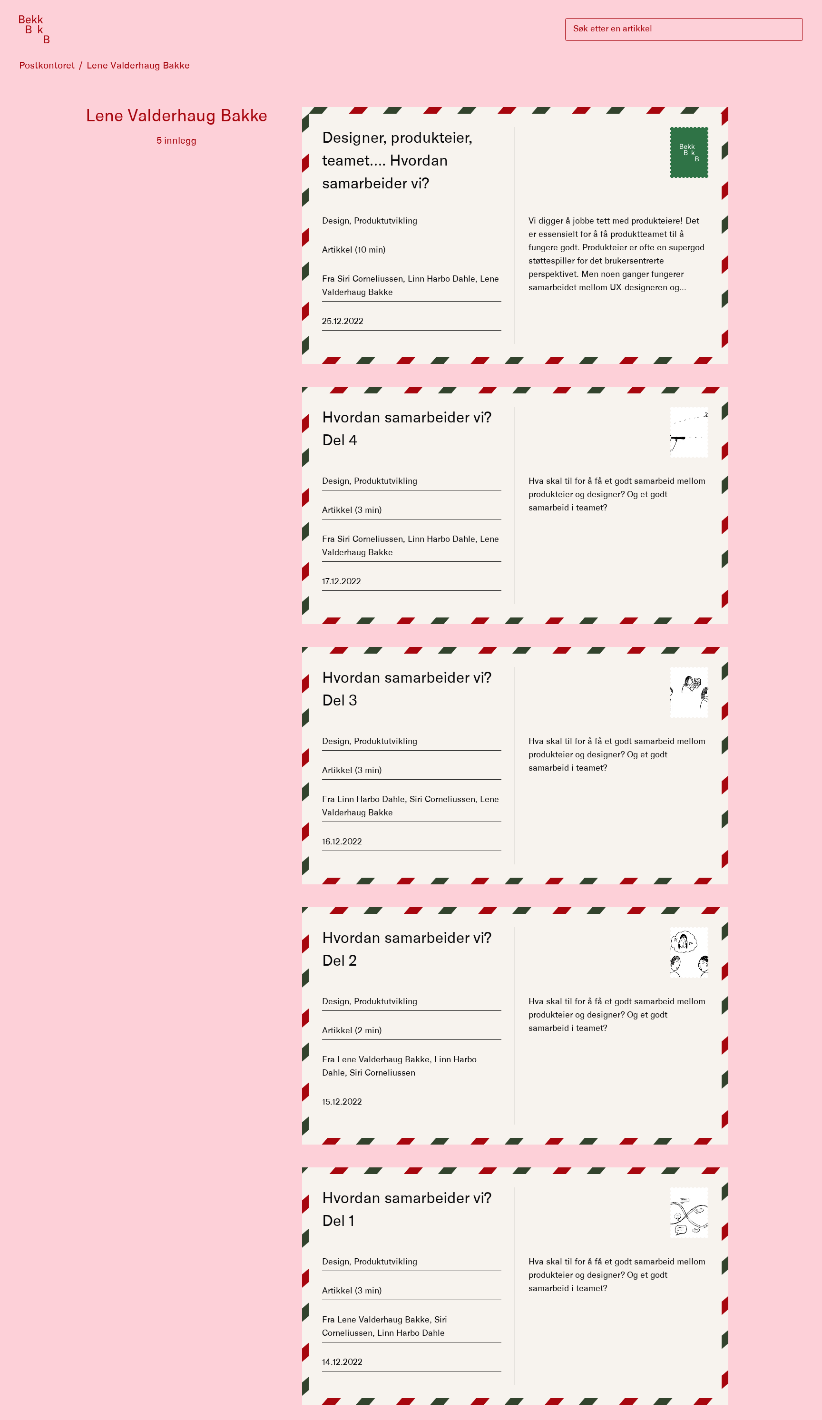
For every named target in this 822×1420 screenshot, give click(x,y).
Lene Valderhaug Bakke (138, 65)
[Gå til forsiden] (34, 29)
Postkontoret (47, 65)
